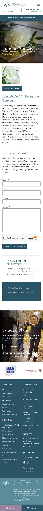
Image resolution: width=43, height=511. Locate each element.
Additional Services (9, 463)
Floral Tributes (7, 431)
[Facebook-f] (24, 462)
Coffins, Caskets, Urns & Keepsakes (10, 426)
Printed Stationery (8, 442)
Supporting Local (8, 404)
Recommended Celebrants (28, 407)
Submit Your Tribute (14, 246)
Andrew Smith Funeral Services (14, 52)
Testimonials (6, 411)
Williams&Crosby (27, 485)
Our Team (5, 390)
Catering (5, 445)
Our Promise (6, 400)
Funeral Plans (6, 456)
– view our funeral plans (21, 18)
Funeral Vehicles (7, 435)
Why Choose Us (7, 393)
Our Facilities (6, 397)
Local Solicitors (28, 418)
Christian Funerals (29, 403)
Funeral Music (7, 449)
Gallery (4, 408)
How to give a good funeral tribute (30, 413)
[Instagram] (28, 462)
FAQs (25, 396)
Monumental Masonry (10, 438)
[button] (39, 5)
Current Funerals (28, 422)
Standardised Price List (30, 425)
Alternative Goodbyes (9, 452)
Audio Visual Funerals (9, 459)
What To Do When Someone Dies (29, 391)
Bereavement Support (30, 399)
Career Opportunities (9, 415)
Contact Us (26, 429)
